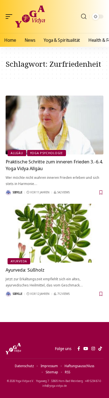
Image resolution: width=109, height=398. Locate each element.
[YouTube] (85, 348)
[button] (10, 16)
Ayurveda (19, 261)
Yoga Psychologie (46, 153)
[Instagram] (93, 348)
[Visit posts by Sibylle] (8, 192)
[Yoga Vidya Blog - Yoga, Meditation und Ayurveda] (30, 16)
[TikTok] (100, 348)
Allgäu (17, 153)
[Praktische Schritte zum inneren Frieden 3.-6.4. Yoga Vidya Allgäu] (54, 125)
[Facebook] (78, 348)
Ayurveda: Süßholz (25, 270)
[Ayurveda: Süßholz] (54, 233)
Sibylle (17, 192)
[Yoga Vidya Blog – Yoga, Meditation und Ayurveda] (13, 348)
